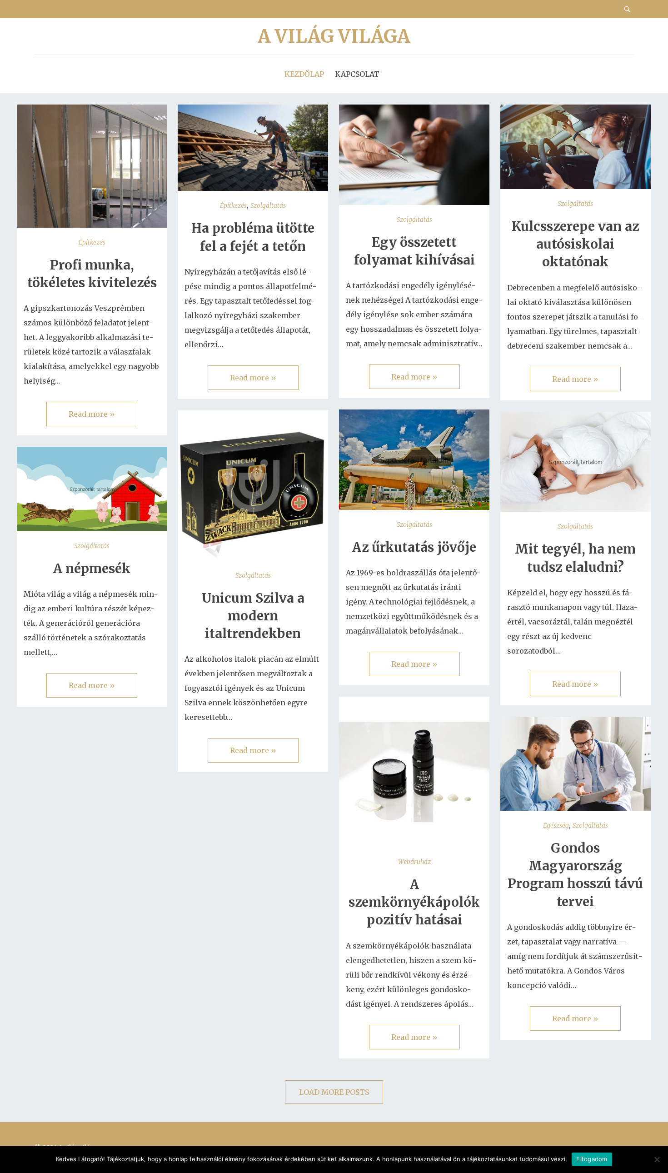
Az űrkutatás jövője (414, 547)
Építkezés (92, 242)
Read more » (92, 414)
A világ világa (334, 36)
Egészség (556, 825)
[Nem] (656, 1159)
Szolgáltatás (268, 205)
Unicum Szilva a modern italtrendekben (253, 616)
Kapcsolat (357, 74)
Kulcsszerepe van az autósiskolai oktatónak (575, 244)
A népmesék (91, 568)
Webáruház (414, 862)
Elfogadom (591, 1159)
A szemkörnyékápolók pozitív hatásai (414, 902)
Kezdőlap (304, 74)
